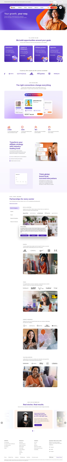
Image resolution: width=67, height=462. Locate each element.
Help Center (21, 442)
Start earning (22, 55)
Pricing (25, 7)
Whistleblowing (22, 457)
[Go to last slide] (2, 423)
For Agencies (6, 446)
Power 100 (20, 452)
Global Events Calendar (37, 446)
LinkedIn (52, 449)
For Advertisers (6, 442)
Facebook (52, 447)
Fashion (11, 211)
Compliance (16, 457)
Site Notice (28, 457)
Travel (11, 214)
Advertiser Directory (22, 443)
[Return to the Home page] (13, 7)
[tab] (32, 430)
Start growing (7, 55)
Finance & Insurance (14, 218)
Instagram (52, 451)
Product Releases (22, 449)
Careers (35, 443)
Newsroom (35, 445)
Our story (35, 442)
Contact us (51, 444)
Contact (41, 7)
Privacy (5, 457)
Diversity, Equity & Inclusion (38, 448)
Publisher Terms (10, 457)
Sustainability (36, 449)
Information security (35, 457)
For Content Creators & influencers (9, 443)
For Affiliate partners (7, 445)
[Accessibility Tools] (60, 7)
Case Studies (21, 448)
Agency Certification (22, 445)
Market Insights (21, 446)
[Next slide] (65, 423)
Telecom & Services (14, 221)
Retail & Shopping (13, 208)
